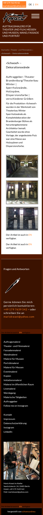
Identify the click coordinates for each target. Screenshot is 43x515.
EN (36, 4)
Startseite (5, 50)
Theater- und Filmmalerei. (21, 50)
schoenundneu (28, 511)
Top (40, 512)
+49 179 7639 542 (15, 309)
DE (30, 4)
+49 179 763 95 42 (11, 2)
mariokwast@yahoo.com (14, 6)
